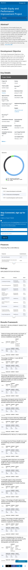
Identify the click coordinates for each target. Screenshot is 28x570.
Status (16, 81)
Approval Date (5, 95)
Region (16, 108)
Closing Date (17, 125)
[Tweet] (8, 566)
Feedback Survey (21, 561)
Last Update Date (19, 136)
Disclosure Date (18, 91)
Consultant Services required (7, 132)
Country (4, 91)
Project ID (4, 81)
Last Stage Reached (19, 132)
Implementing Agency (20, 103)
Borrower (17, 86)
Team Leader (5, 85)
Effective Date (18, 95)
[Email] (3, 566)
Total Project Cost (7, 104)
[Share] (14, 566)
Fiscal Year (5, 114)
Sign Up (5, 237)
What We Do (3, 2)
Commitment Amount (7, 119)
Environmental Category (18, 120)
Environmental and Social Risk (7, 126)
